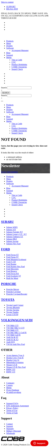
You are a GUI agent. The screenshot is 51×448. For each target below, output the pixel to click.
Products (9, 41)
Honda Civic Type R (15, 358)
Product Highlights (19, 64)
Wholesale (10, 433)
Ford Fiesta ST (12, 257)
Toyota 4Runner (13, 307)
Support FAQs (12, 403)
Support (9, 55)
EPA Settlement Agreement (17, 406)
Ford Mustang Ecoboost (16, 259)
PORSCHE (8, 284)
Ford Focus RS (12, 273)
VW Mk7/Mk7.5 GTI (15, 328)
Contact (9, 424)
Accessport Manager (20, 50)
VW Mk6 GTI (12, 325)
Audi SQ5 (10, 342)
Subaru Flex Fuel (13, 244)
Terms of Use (11, 410)
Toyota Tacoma (12, 310)
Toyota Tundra (12, 312)
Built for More (12, 278)
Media (9, 57)
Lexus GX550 (12, 314)
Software (10, 48)
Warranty (10, 429)
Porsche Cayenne (13, 292)
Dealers (9, 46)
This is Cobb (17, 60)
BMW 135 (10, 372)
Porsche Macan (12, 289)
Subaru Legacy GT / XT (16, 234)
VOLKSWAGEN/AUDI (17, 320)
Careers (9, 385)
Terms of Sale (12, 413)
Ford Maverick (12, 269)
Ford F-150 (11, 262)
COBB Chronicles (19, 67)
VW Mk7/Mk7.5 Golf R (16, 332)
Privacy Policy (12, 408)
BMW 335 (10, 369)
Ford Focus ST (12, 255)
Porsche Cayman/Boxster (16, 294)
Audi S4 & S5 (12, 337)
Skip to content (7, 2)
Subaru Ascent (12, 241)
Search (4, 88)
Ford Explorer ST (13, 276)
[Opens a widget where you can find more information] (39, 443)
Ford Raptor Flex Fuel (15, 266)
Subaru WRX (12, 227)
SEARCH (5, 93)
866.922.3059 (12, 9)
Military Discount (13, 431)
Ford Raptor (11, 264)
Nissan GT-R (11, 365)
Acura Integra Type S (15, 355)
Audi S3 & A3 (12, 340)
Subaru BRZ (11, 239)
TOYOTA (7, 299)
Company (10, 383)
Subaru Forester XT (14, 232)
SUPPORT (11, 6)
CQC (14, 62)
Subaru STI (11, 230)
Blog (8, 53)
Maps (8, 43)
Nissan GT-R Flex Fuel (16, 367)
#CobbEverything (13, 392)
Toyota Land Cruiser (14, 305)
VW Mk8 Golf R (13, 335)
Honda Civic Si (12, 360)
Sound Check (17, 69)
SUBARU (7, 221)
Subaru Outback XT (14, 237)
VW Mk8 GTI (12, 330)
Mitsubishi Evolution (15, 362)
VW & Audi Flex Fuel (15, 344)
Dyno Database (12, 390)
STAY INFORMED (9, 172)
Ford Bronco (11, 271)
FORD (5, 249)
